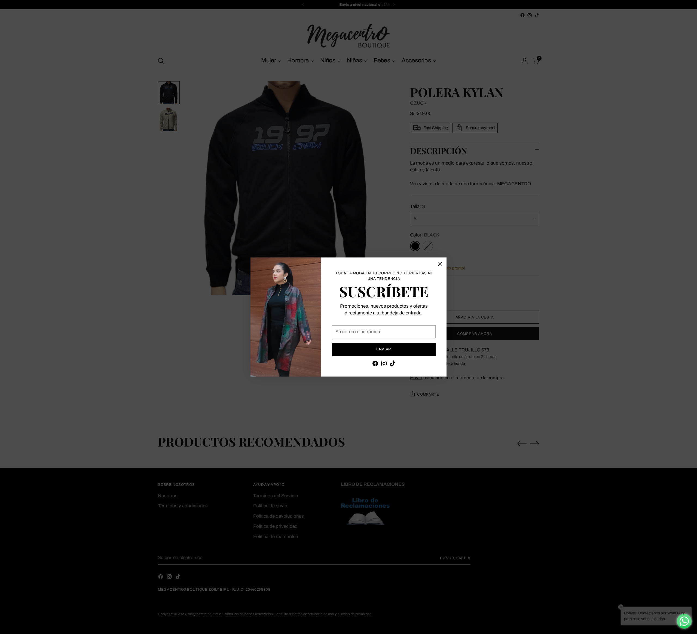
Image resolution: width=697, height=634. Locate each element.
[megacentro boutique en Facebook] (375, 364)
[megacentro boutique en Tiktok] (392, 364)
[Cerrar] (440, 264)
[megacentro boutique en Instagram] (384, 364)
